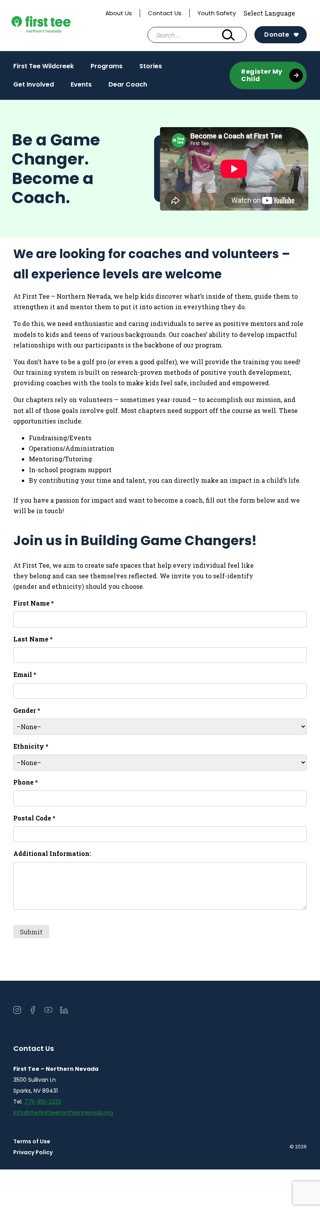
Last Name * (33, 639)
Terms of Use (31, 1141)
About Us (118, 13)
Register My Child (262, 75)
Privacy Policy (33, 1152)
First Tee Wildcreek (43, 66)
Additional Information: (52, 853)
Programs (107, 66)
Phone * (25, 782)
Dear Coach (127, 84)
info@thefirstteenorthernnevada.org (63, 1112)
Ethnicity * (30, 746)
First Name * (33, 603)
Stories (150, 66)
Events (81, 84)
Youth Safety (216, 13)
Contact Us (164, 13)
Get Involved (33, 84)
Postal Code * (34, 818)
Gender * (26, 710)
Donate (276, 34)
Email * (24, 674)
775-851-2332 (42, 1101)
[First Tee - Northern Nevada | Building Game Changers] (55, 25)
